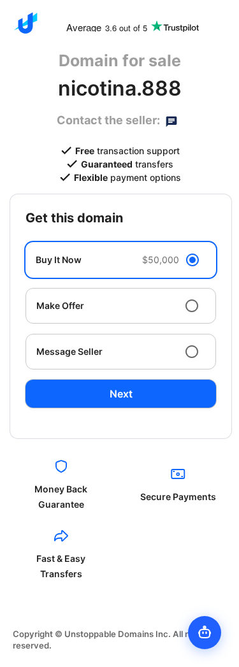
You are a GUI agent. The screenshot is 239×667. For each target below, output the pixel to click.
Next (121, 393)
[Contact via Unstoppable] (171, 120)
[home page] (25, 23)
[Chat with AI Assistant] (204, 632)
